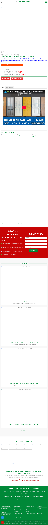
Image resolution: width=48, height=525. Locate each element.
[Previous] (1, 180)
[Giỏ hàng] (46, 2)
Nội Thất (26, 521)
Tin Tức (38, 521)
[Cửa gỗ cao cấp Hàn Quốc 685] (24, 178)
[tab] (3, 87)
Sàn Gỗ (30, 521)
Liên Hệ (42, 521)
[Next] (47, 180)
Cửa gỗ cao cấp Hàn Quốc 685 (22, 223)
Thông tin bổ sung (9, 87)
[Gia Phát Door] (24, 2)
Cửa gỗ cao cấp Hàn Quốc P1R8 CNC (38, 223)
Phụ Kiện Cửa (34, 521)
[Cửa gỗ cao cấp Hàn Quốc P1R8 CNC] (39, 178)
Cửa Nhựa (15, 521)
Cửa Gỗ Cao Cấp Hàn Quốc (14, 54)
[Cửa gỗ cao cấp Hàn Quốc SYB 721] (8, 178)
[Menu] (1, 2)
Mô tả (3, 87)
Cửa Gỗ (7, 54)
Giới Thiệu (8, 521)
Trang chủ (3, 54)
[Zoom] (2, 52)
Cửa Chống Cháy (21, 521)
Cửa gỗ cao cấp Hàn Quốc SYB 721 (6, 223)
